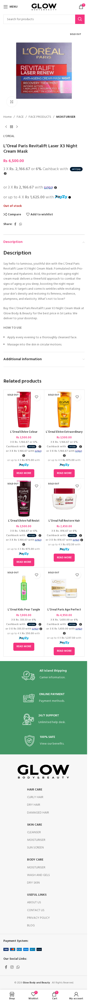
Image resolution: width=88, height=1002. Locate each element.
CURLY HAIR (35, 797)
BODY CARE (35, 859)
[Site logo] (44, 6)
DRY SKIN (33, 882)
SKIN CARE (34, 824)
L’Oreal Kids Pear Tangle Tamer (24, 612)
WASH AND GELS (38, 875)
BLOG (31, 925)
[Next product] (17, 126)
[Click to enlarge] (12, 102)
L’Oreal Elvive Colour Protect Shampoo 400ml (23, 434)
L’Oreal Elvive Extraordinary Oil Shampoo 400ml (64, 434)
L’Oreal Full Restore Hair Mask (64, 523)
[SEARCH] (80, 19)
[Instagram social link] (12, 967)
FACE (20, 117)
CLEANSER (34, 832)
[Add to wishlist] (37, 397)
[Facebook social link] (15, 224)
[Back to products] (11, 126)
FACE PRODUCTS (40, 117)
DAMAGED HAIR (38, 812)
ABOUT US (34, 902)
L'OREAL (8, 136)
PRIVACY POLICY (38, 918)
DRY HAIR (33, 804)
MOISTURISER (65, 117)
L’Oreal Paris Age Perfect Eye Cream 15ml (64, 612)
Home (7, 117)
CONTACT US (35, 910)
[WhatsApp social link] (20, 224)
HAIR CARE (34, 789)
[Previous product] (6, 126)
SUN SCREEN (35, 847)
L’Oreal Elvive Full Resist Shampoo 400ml (23, 523)
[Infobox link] (44, 675)
